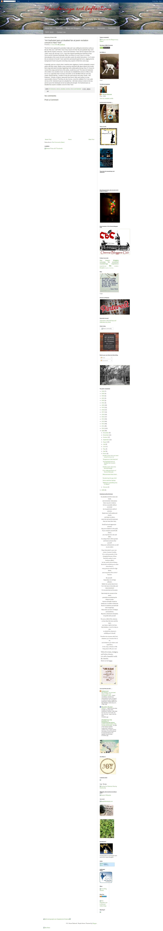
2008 (103, 490)
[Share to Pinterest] (89, 89)
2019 (103, 407)
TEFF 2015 (49, 32)
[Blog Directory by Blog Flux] (103, 896)
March (105, 453)
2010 (103, 428)
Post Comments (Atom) (58, 142)
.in (106, 864)
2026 (103, 391)
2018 (103, 409)
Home (69, 139)
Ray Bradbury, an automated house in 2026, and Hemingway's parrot (109, 694)
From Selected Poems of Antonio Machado (109, 471)
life (110, 266)
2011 (103, 426)
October (105, 437)
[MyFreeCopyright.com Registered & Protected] (56, 919)
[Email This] (83, 89)
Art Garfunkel (52, 89)
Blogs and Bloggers (73, 28)
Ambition (104, 708)
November (106, 435)
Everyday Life (89, 28)
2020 (103, 405)
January (105, 487)
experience (114, 264)
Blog (101, 260)
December (106, 432)
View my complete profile (106, 98)
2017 (103, 412)
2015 (103, 416)
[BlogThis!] (85, 89)
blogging (115, 260)
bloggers (107, 260)
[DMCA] (105, 48)
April (104, 451)
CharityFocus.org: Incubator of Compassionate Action (108, 721)
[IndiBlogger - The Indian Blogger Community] (106, 882)
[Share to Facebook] (88, 89)
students (116, 266)
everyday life (105, 262)
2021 (103, 402)
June (104, 446)
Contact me (61, 32)
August (105, 442)
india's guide (106, 865)
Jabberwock (105, 691)
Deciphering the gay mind (109, 478)
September (106, 439)
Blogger (95, 923)
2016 (103, 414)
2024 (103, 395)
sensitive (68, 89)
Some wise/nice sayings (109, 480)
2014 (103, 419)
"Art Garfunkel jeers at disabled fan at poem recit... (109, 463)
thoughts (102, 268)
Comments (105, 360)
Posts (103, 357)
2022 (103, 400)
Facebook (112, 28)
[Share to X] (86, 89)
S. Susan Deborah (54, 44)
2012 (103, 423)
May (104, 449)
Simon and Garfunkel (76, 89)
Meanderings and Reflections (78, 9)
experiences (103, 266)
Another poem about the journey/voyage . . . (109, 467)
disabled (63, 89)
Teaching (59, 28)
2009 (103, 430)
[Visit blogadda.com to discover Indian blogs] (104, 906)
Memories (101, 28)
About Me (48, 28)
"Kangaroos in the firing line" (110, 459)
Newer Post (48, 139)
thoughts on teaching (109, 267)
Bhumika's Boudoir (107, 707)
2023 (103, 398)
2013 (103, 421)
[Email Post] (47, 91)
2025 (103, 393)
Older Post (91, 139)
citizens (58, 89)
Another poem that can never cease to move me (110, 456)
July (104, 444)
